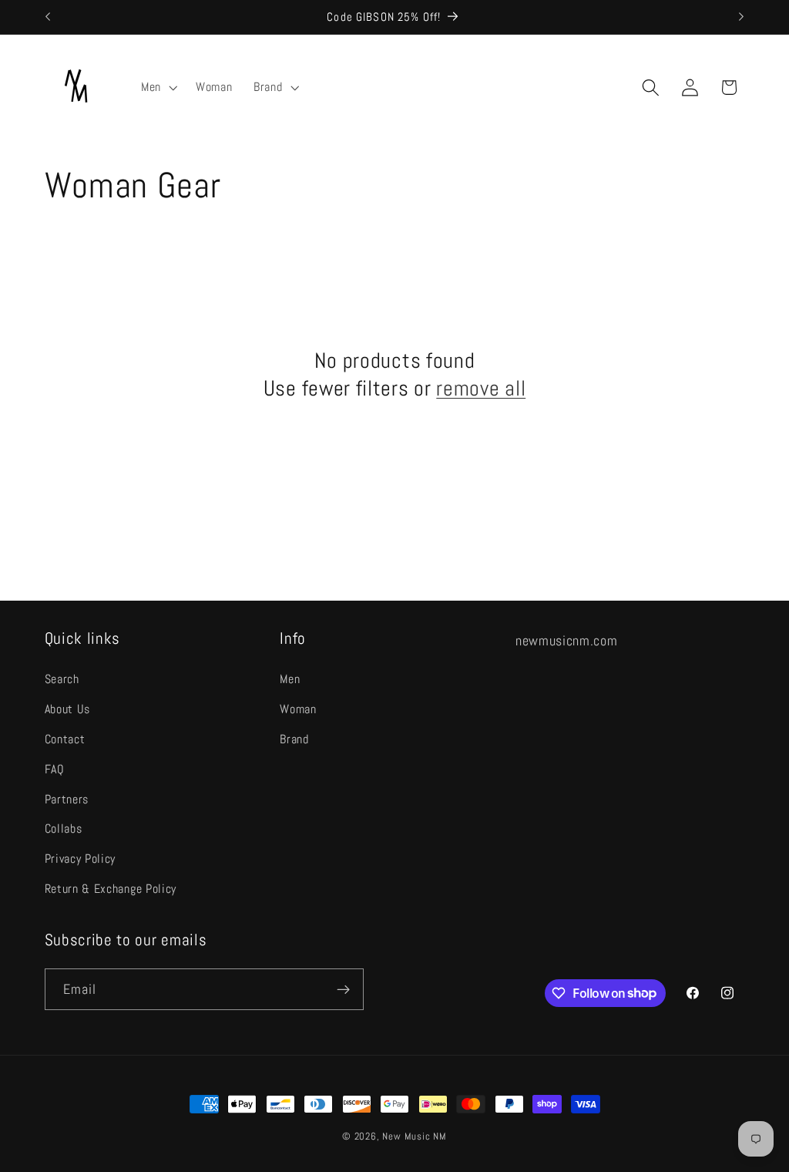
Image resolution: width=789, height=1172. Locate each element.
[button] (157, 87)
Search (62, 679)
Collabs (63, 828)
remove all (480, 388)
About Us (68, 709)
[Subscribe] (343, 989)
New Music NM (414, 1136)
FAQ (55, 769)
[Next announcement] (741, 17)
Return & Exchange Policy (111, 889)
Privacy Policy (80, 858)
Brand (294, 739)
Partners (67, 799)
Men (290, 679)
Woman (298, 709)
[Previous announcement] (48, 17)
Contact (65, 739)
